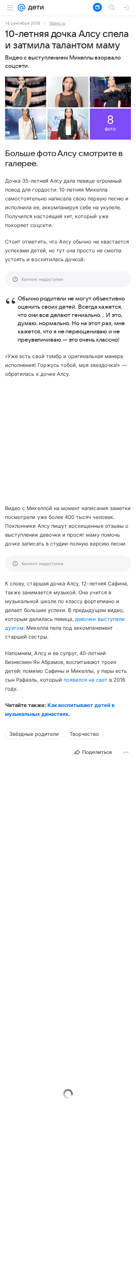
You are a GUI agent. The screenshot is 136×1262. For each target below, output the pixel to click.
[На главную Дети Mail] (34, 7)
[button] (25, 92)
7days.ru (57, 23)
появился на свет (86, 680)
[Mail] (21, 7)
